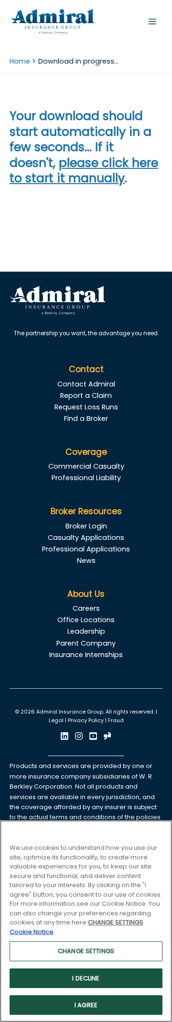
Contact (86, 369)
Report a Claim (86, 395)
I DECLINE (85, 978)
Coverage (86, 452)
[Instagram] (79, 736)
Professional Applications (86, 549)
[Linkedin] (64, 736)
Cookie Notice (32, 931)
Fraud (116, 720)
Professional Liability (86, 478)
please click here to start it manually (84, 170)
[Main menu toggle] (152, 21)
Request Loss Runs (86, 407)
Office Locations (86, 620)
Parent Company (86, 643)
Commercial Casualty (86, 466)
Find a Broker (86, 418)
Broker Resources (86, 511)
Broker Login (86, 526)
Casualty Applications (86, 537)
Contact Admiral (86, 384)
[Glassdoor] (107, 736)
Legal (56, 720)
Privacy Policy (86, 720)
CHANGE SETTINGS (86, 951)
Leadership (86, 631)
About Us (86, 594)
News (86, 560)
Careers (86, 608)
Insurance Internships (86, 654)
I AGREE (86, 1005)
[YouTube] (93, 736)
